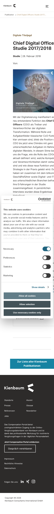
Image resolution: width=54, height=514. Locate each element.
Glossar (29, 405)
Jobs (6, 416)
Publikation (9, 15)
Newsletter (31, 411)
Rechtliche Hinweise (13, 463)
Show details (38, 287)
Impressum (9, 459)
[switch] (46, 257)
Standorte (8, 400)
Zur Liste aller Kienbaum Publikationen (32, 363)
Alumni (29, 400)
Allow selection (27, 304)
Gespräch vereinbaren (20, 448)
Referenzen (9, 411)
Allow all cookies (27, 296)
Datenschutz (10, 468)
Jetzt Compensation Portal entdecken (21, 442)
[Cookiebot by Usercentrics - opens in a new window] (38, 199)
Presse (7, 405)
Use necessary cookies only (27, 312)
